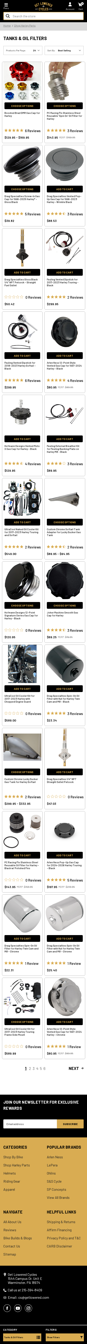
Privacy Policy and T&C (64, 1238)
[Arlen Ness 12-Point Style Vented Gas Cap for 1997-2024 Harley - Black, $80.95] (65, 331)
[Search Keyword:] (8, 16)
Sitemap (9, 1254)
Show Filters (53, 1337)
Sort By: (51, 50)
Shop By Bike (13, 1157)
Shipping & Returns (61, 1222)
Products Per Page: (16, 50)
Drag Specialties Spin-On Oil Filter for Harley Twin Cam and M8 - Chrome (21, 948)
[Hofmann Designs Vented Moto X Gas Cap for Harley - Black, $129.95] (22, 414)
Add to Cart (64, 189)
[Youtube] (18, 1308)
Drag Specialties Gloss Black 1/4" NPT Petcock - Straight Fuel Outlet (21, 282)
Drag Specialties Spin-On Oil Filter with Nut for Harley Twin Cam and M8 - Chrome (63, 948)
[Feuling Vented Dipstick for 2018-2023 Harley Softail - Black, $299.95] (22, 331)
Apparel (9, 1189)
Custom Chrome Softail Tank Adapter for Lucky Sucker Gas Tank (64, 532)
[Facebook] (7, 1308)
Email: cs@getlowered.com (28, 1297)
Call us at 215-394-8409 (25, 1290)
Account (70, 9)
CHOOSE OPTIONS (22, 105)
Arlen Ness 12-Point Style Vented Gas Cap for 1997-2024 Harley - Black (64, 365)
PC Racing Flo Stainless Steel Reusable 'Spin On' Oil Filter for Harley (64, 115)
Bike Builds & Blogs (17, 1238)
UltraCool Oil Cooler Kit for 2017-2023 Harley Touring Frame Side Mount (19, 1031)
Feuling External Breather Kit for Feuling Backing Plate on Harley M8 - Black (63, 448)
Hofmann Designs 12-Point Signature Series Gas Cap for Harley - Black (21, 615)
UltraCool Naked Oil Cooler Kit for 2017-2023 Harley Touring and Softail (21, 532)
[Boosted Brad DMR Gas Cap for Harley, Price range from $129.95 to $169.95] (22, 81)
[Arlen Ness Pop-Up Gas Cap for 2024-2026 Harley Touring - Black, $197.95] (65, 830)
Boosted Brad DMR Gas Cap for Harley (22, 114)
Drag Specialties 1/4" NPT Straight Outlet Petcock (62, 780)
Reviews (9, 1230)
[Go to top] (83, 1306)
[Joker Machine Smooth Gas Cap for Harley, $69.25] (65, 581)
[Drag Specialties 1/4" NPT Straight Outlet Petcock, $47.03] (65, 747)
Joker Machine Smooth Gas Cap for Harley (62, 614)
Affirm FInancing (59, 1230)
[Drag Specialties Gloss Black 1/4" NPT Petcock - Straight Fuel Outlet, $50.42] (22, 247)
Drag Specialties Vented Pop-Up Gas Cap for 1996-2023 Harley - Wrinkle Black (64, 199)
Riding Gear (11, 1181)
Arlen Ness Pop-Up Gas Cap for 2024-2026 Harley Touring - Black (64, 865)
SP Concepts (56, 1189)
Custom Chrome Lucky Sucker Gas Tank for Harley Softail (21, 780)
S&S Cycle (54, 1181)
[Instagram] (28, 1308)
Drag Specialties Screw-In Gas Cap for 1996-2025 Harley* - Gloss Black (22, 199)
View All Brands (58, 1197)
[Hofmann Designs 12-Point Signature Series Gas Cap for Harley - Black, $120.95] (22, 581)
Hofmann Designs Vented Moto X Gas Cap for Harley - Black (22, 447)
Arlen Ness (55, 1157)
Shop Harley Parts (16, 1165)
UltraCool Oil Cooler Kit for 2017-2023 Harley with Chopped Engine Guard (19, 698)
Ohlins (51, 1173)
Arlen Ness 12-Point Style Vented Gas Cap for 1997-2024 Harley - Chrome (64, 1031)
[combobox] (43, 16)
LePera (52, 1165)
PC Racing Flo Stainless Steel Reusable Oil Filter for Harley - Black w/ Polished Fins (21, 865)
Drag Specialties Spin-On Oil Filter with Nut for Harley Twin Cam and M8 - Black (63, 698)
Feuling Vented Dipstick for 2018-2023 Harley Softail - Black (20, 365)
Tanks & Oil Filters (13, 1337)
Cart (81, 9)
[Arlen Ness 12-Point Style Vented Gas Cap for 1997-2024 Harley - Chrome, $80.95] (65, 997)
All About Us (12, 1222)
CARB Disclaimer (59, 1246)
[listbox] (70, 50)
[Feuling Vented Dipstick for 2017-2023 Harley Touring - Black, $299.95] (65, 247)
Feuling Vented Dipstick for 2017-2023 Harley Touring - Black (63, 282)
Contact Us (11, 1246)
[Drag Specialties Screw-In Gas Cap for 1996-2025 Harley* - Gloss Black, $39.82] (22, 164)
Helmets (9, 1173)
